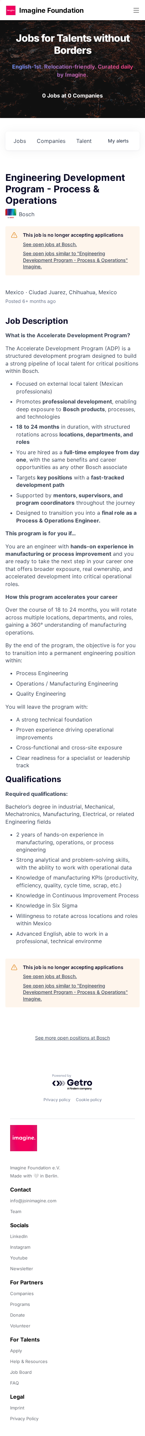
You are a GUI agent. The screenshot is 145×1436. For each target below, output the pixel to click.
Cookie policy (89, 1099)
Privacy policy (57, 1099)
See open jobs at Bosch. (50, 244)
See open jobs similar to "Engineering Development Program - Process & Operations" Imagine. (75, 259)
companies (51, 141)
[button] (11, 10)
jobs (19, 141)
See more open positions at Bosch (72, 1038)
